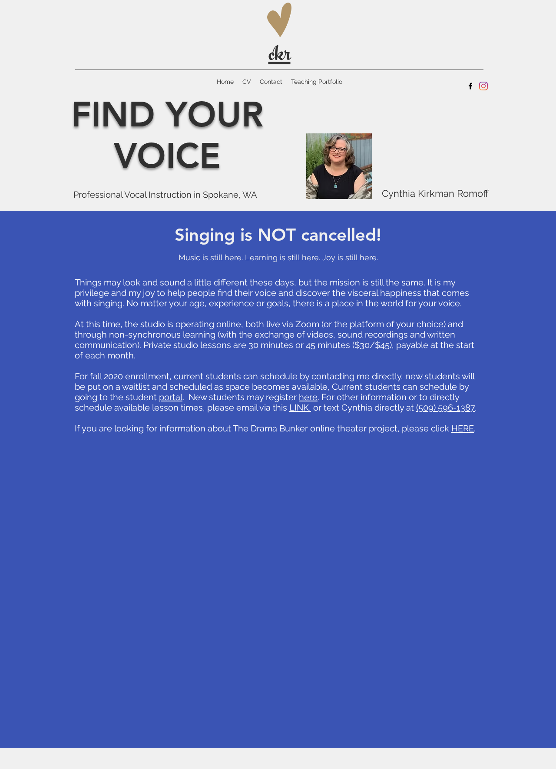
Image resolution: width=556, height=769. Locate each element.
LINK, (300, 407)
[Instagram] (483, 86)
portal (170, 397)
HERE (462, 428)
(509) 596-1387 (445, 407)
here (308, 397)
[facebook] (470, 86)
